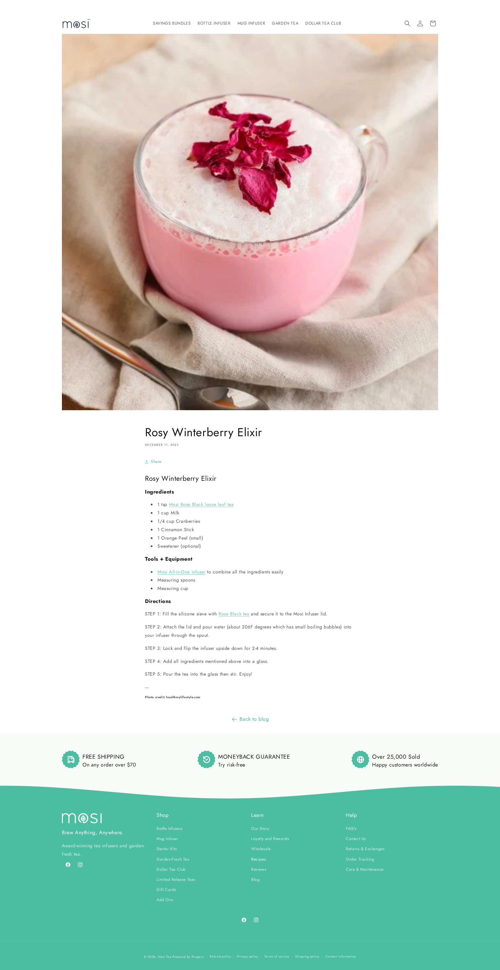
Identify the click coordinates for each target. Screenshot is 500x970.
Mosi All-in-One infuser (181, 572)
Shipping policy (307, 956)
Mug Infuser (168, 838)
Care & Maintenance (365, 869)
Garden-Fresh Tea (173, 859)
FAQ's (351, 828)
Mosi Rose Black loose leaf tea (201, 504)
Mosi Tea (164, 956)
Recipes (258, 859)
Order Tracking (360, 859)
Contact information (341, 956)
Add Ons (165, 900)
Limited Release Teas (176, 879)
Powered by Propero (188, 956)
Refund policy (220, 956)
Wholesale (261, 849)
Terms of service (276, 956)
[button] (171, 23)
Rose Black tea (233, 613)
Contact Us (356, 838)
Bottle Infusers (170, 828)
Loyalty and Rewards (270, 838)
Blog (255, 879)
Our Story (260, 828)
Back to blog (254, 719)
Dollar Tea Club (171, 869)
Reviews (258, 869)
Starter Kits (167, 849)
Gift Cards (166, 889)
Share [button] (156, 461)
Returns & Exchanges (365, 849)
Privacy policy (247, 956)
